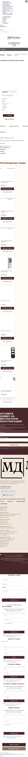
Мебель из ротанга (4, 517)
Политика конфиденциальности (20, 561)
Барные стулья (3, 510)
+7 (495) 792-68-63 (14, 42)
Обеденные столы (7, 2)
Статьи (2, 501)
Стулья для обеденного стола (7, 533)
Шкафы (4, 12)
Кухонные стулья (4, 522)
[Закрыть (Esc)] (0, 755)
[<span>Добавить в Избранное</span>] (7, 174)
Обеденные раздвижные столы (7, 538)
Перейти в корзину (14, 744)
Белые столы (3, 546)
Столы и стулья (6, 9)
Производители (20, 501)
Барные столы (3, 508)
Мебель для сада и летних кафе (7, 515)
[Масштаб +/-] (4, 755)
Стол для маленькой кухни (6, 540)
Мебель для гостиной (8, 13)
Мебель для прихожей (8, 10)
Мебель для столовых (8, 8)
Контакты (5, 22)
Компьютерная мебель (8, 6)
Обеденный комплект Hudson (7, 527)
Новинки (5, 19)
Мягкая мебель (6, 1)
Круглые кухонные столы (6, 524)
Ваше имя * (2, 432)
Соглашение (25, 563)
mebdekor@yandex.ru (14, 43)
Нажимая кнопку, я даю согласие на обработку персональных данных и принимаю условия (15, 448)
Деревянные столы (4, 541)
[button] (7, 189)
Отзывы (4, 18)
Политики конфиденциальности (14, 448)
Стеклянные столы (4, 543)
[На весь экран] (3, 755)
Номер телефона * (4, 437)
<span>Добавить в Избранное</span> (13, 167)
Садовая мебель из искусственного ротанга (10, 514)
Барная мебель (6, 3)
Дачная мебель (6, 5)
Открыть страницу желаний (6, 754)
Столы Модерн (3, 534)
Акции (4, 21)
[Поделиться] (1, 755)
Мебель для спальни (7, 14)
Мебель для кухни (7, 7)
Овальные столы (4, 545)
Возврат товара (6, 17)
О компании (5, 23)
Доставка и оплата (7, 16)
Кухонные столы (4, 521)
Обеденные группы (5, 526)
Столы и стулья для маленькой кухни (8, 531)
